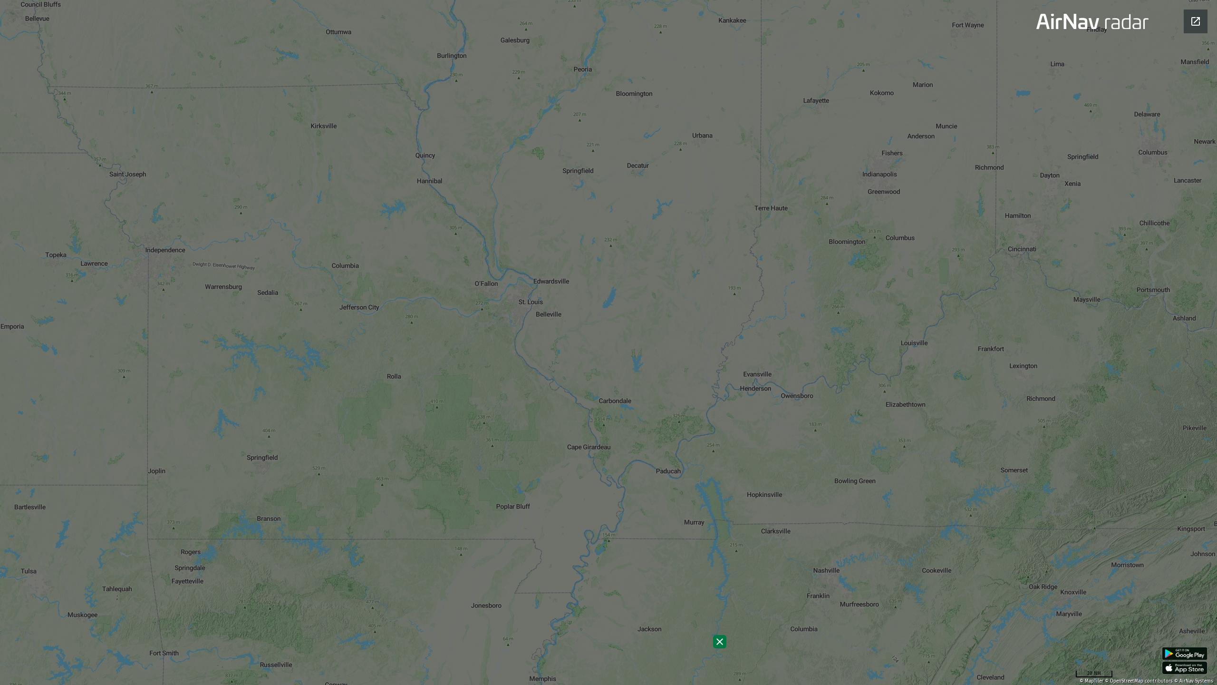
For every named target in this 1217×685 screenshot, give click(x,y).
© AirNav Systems (1193, 681)
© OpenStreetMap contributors (1139, 681)
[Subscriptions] (719, 641)
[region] (608, 342)
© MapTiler (1091, 681)
